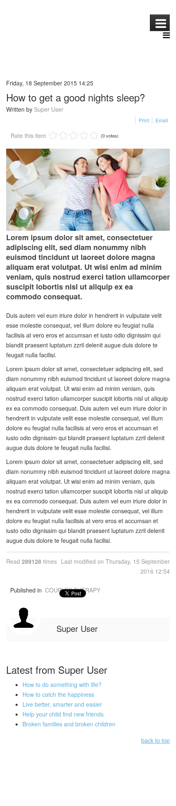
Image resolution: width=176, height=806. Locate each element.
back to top (155, 740)
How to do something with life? (62, 684)
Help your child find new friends (63, 714)
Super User (48, 109)
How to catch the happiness (58, 694)
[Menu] (166, 35)
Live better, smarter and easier (62, 704)
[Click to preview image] (88, 190)
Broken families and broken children (69, 724)
